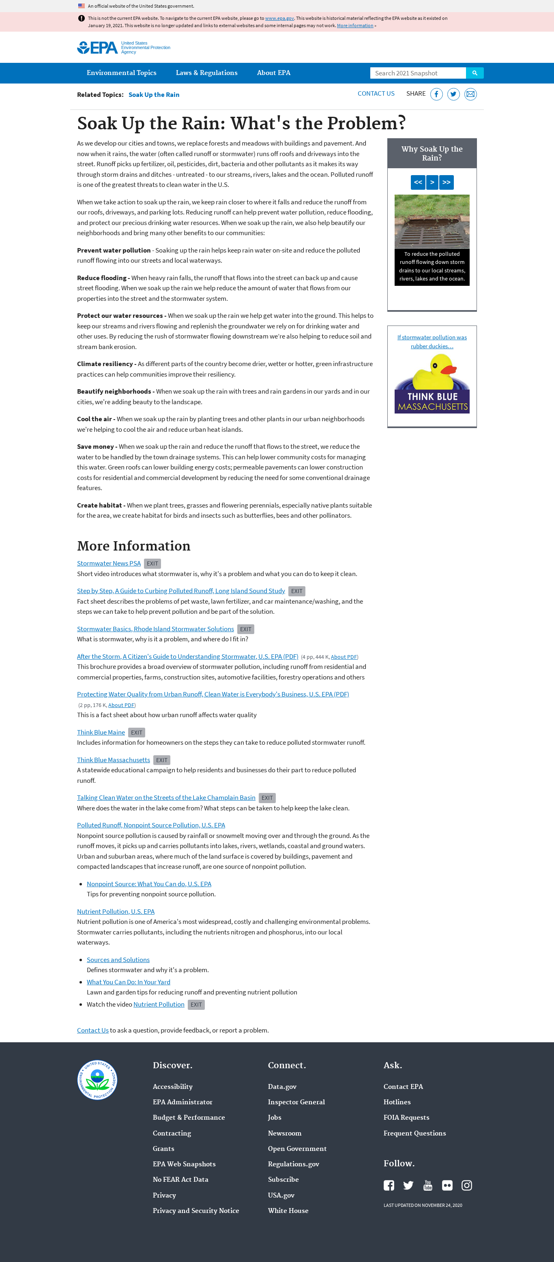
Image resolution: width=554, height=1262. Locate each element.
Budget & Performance (189, 1118)
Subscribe (283, 1180)
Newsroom (285, 1134)
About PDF (344, 656)
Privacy (164, 1196)
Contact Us (376, 93)
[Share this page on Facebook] (436, 94)
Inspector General (296, 1102)
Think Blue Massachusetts (113, 759)
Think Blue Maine (101, 732)
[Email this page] (470, 94)
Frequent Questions (415, 1134)
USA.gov (281, 1196)
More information (355, 25)
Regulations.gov (293, 1164)
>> (446, 182)
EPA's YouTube (428, 1185)
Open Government (297, 1149)
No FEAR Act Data (180, 1180)
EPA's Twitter (408, 1185)
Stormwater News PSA (109, 563)
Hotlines (397, 1102)
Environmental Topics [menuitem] (122, 73)
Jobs (274, 1118)
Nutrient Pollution (159, 1004)
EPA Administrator (183, 1102)
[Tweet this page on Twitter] (453, 94)
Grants (163, 1149)
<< (418, 182)
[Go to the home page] (97, 47)
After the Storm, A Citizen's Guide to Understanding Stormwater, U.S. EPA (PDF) (187, 656)
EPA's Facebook (389, 1185)
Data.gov (282, 1087)
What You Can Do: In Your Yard (128, 981)
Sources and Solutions (118, 959)
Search (475, 73)
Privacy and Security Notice (196, 1211)
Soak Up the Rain (154, 94)
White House (288, 1211)
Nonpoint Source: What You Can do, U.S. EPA (149, 883)
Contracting (172, 1134)
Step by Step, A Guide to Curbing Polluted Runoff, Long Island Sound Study (181, 590)
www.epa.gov (279, 18)
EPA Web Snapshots (184, 1164)
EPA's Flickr (447, 1185)
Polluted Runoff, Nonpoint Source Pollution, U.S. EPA (151, 825)
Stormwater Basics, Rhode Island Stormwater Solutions (155, 628)
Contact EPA (403, 1087)
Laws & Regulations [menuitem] (207, 73)
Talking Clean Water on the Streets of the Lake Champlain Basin (166, 797)
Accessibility (173, 1087)
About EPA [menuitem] (273, 73)
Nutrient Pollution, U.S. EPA (116, 911)
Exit (152, 563)
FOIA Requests (406, 1118)
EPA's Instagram (467, 1185)
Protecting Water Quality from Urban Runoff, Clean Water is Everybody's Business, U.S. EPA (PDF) (213, 694)
